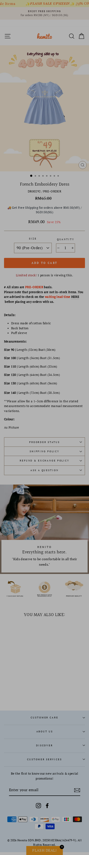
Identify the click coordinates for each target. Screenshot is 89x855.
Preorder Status (44, 442)
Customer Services (44, 759)
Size (33, 238)
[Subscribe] (77, 790)
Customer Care (44, 717)
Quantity (65, 239)
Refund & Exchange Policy (44, 460)
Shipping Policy (44, 451)
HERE (75, 297)
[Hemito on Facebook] (47, 805)
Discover (44, 745)
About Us (44, 731)
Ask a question (44, 470)
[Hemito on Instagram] (38, 805)
